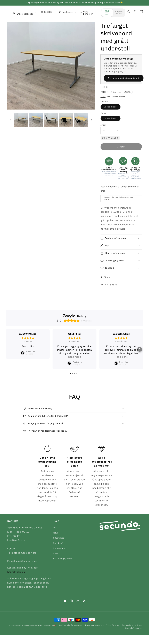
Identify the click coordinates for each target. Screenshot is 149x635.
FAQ (55, 527)
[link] (47, 474)
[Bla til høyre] (91, 120)
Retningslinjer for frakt (132, 625)
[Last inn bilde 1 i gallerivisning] (21, 120)
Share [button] (107, 277)
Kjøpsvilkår (58, 538)
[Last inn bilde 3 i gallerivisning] (51, 120)
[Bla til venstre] (10, 120)
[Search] (138, 198)
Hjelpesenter (59, 548)
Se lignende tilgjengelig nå (123, 78)
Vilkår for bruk (112, 625)
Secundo (20, 625)
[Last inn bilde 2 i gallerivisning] (36, 120)
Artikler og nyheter (62, 558)
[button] (128, 11)
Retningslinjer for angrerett (71, 625)
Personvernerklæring (94, 625)
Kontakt (57, 553)
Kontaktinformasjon (133, 628)
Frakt (103, 96)
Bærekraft (58, 543)
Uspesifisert (112, 107)
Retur (55, 533)
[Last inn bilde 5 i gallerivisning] (81, 120)
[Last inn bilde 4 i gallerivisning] (66, 120)
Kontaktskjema (16, 572)
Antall (103, 125)
